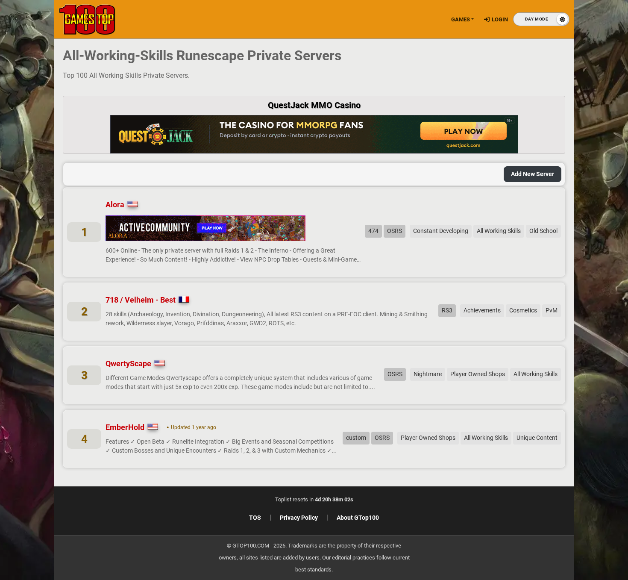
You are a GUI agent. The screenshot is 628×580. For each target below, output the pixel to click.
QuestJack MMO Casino (314, 105)
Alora (115, 204)
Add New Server (532, 174)
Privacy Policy (299, 517)
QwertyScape (128, 363)
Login (500, 19)
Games (460, 19)
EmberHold (125, 427)
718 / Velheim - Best (141, 299)
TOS (255, 517)
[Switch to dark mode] (541, 19)
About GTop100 (358, 517)
